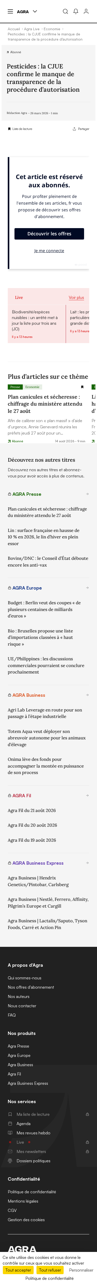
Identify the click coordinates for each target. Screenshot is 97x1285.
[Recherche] (65, 11)
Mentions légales (23, 1201)
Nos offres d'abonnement (31, 987)
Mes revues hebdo (33, 1132)
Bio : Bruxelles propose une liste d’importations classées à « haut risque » (40, 637)
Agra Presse (18, 1046)
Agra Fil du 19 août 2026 (32, 840)
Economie (32, 387)
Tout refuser (50, 1270)
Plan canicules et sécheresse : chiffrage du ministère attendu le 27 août (47, 512)
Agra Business (20, 1064)
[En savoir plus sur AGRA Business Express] (87, 863)
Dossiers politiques (33, 1160)
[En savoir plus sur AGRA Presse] (87, 494)
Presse (15, 387)
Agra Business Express (28, 1083)
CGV (12, 1210)
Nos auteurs (18, 996)
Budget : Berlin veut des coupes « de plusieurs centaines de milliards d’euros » (44, 609)
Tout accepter (18, 1270)
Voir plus (76, 297)
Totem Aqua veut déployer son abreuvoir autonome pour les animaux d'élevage (47, 738)
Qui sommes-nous (24, 977)
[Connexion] (86, 11)
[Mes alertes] (76, 11)
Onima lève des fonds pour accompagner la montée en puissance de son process (46, 765)
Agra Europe (19, 1055)
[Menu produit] (35, 11)
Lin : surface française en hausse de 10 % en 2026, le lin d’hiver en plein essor (43, 537)
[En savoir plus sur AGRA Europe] (87, 588)
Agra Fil (14, 1074)
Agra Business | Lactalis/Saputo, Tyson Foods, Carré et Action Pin (47, 924)
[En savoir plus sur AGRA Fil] (87, 795)
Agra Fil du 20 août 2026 (32, 825)
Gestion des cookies (26, 1219)
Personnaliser (81, 1270)
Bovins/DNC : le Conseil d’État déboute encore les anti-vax (48, 561)
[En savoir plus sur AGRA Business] (87, 695)
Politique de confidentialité (32, 1191)
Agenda (24, 1123)
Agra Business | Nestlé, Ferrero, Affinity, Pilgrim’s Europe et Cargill (48, 902)
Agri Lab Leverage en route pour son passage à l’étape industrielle (45, 713)
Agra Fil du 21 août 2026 (32, 810)
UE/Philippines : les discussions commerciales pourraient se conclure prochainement (46, 665)
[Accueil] (48, 1249)
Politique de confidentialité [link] (49, 1278)
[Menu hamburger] (10, 11)
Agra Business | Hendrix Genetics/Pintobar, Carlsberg (38, 881)
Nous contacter (22, 1005)
